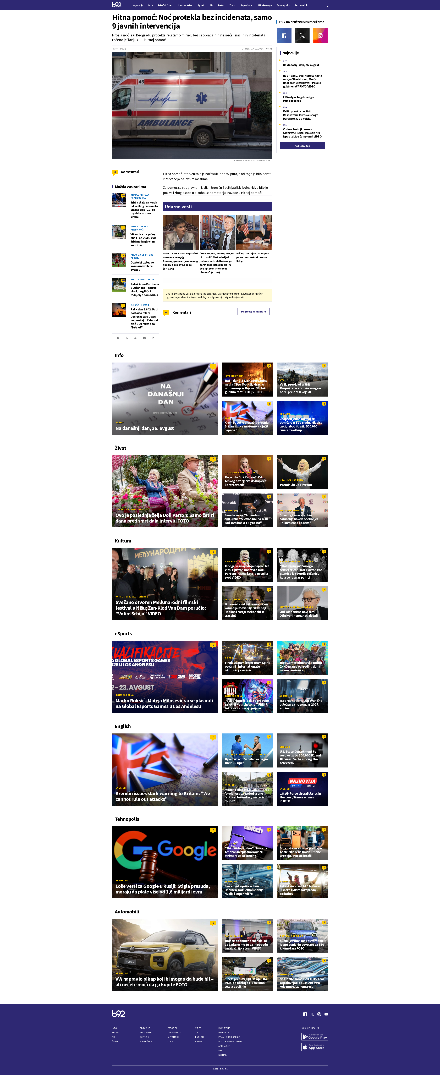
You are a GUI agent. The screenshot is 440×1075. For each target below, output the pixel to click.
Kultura (144, 1037)
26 (123, 255)
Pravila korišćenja (229, 1037)
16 (269, 365)
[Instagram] (320, 35)
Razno (120, 422)
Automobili (174, 1037)
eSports (172, 1028)
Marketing (224, 1028)
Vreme (198, 1041)
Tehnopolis (174, 1032)
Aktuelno (230, 510)
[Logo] (117, 5)
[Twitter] (302, 35)
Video (198, 1028)
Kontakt (223, 1055)
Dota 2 (229, 658)
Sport (115, 1032)
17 (123, 227)
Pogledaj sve (302, 145)
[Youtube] (326, 1014)
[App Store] (314, 1047)
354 (123, 280)
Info (114, 1028)
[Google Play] (314, 1037)
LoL (282, 658)
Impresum (223, 1032)
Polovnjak (286, 974)
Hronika (284, 414)
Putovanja (146, 1032)
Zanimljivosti (234, 936)
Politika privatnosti (230, 1041)
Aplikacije (224, 1046)
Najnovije (138, 5)
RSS (220, 1050)
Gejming (284, 881)
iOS (282, 843)
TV (196, 1032)
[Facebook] (284, 35)
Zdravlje (145, 1028)
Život (115, 1041)
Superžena (146, 1041)
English (121, 787)
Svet (283, 379)
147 (123, 195)
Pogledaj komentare (253, 311)
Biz (114, 1037)
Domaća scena (125, 694)
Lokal (171, 1041)
